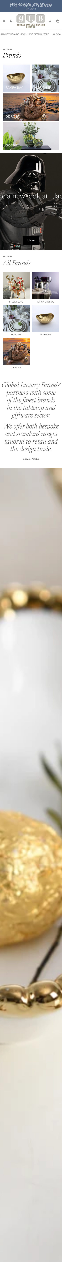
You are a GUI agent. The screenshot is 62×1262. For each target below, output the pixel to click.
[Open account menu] (50, 21)
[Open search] (11, 21)
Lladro (31, 240)
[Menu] (4, 21)
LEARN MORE (31, 459)
